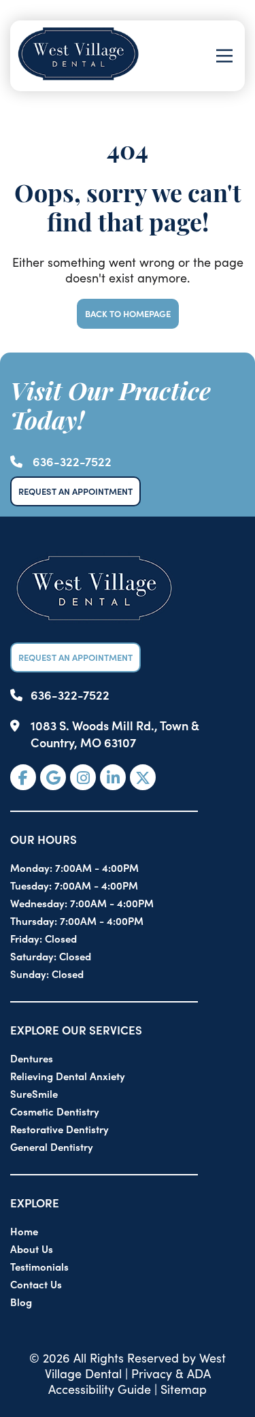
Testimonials (39, 1266)
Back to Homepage (128, 313)
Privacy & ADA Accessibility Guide (129, 1381)
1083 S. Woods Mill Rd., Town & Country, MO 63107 (115, 734)
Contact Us (36, 1284)
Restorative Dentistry (59, 1129)
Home (24, 1231)
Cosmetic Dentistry (54, 1111)
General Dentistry (51, 1146)
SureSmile (34, 1093)
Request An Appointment (75, 491)
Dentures (31, 1058)
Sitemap (183, 1388)
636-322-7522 (72, 461)
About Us (31, 1248)
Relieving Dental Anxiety (67, 1076)
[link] (23, 777)
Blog (21, 1301)
